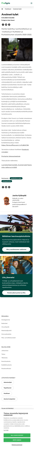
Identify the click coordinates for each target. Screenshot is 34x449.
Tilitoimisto (4, 358)
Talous (3, 354)
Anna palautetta (6, 334)
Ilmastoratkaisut (6, 368)
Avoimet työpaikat (9, 399)
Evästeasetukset (17, 445)
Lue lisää (6, 430)
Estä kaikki (17, 440)
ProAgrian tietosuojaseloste (10, 156)
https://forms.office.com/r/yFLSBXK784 (15, 145)
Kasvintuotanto (5, 361)
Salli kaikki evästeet (17, 435)
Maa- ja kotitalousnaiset (8, 337)
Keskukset (4, 323)
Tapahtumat (7, 388)
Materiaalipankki (6, 330)
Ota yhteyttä (5, 327)
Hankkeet (8, 9)
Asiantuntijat (8, 382)
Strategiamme (5, 320)
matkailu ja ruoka (16, 178)
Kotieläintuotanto (6, 365)
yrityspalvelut (7, 181)
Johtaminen (4, 350)
